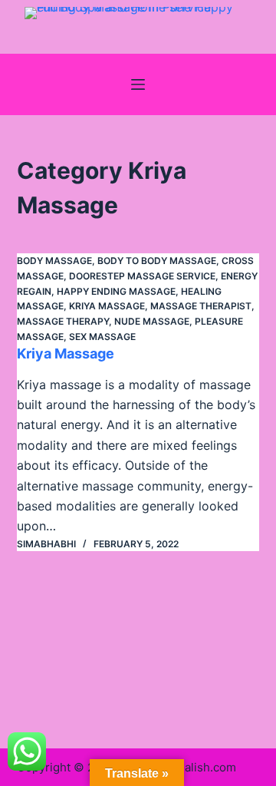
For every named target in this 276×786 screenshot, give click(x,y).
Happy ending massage (116, 291)
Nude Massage (151, 321)
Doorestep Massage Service (142, 276)
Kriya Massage (107, 306)
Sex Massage (102, 336)
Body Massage (54, 260)
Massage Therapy (63, 321)
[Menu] (138, 84)
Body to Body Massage (156, 260)
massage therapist (200, 306)
